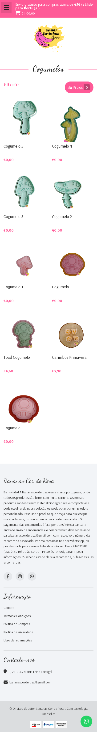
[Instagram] (20, 576)
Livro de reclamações (18, 640)
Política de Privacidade (18, 632)
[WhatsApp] (32, 576)
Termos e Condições (17, 616)
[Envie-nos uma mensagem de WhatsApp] (86, 721)
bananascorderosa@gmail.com (30, 682)
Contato (9, 608)
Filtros (80, 87)
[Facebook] (8, 576)
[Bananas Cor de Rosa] (48, 39)
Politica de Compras (17, 624)
